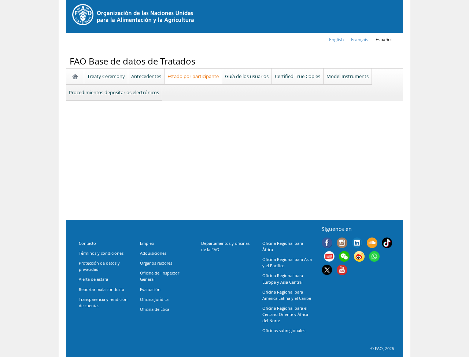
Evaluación (150, 289)
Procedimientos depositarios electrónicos (114, 92)
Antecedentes (146, 76)
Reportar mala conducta (101, 289)
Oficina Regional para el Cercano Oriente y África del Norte (285, 314)
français (359, 39)
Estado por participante (193, 76)
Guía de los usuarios (247, 76)
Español (384, 39)
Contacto (87, 243)
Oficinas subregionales (283, 330)
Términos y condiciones (101, 253)
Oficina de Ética (154, 309)
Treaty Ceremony (106, 76)
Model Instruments (347, 76)
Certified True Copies (297, 76)
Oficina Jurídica (154, 299)
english (336, 39)
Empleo (147, 243)
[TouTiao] (329, 257)
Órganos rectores (156, 263)
